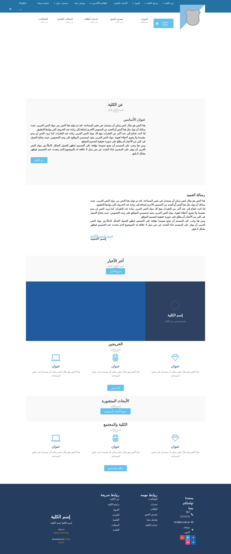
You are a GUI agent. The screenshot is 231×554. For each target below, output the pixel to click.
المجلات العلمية (65, 19)
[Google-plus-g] (182, 537)
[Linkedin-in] (193, 542)
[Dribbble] (187, 542)
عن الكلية (169, 3)
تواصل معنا (80, 3)
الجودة (144, 19)
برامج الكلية (152, 3)
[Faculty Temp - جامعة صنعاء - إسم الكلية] (192, 17)
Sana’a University (61, 533)
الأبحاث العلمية (120, 3)
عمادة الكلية (151, 525)
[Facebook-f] (193, 537)
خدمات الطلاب (90, 19)
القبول (137, 3)
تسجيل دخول (62, 3)
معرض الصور (116, 19)
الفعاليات (43, 19)
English (22, 3)
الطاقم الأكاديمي (99, 3)
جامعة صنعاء (43, 3)
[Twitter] (187, 537)
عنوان (175, 366)
